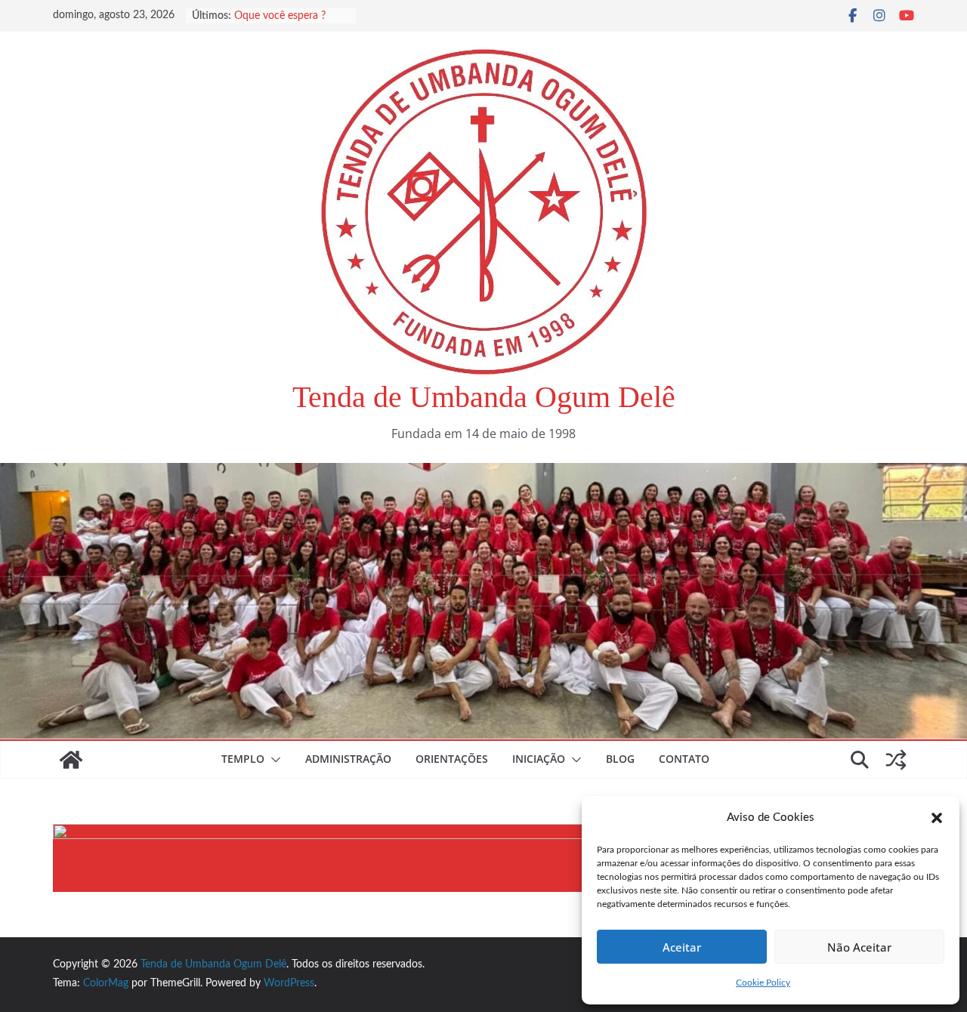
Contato (684, 758)
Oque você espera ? (280, 16)
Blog (620, 758)
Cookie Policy (763, 982)
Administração (348, 758)
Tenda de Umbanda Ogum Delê (483, 397)
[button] (936, 817)
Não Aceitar (859, 947)
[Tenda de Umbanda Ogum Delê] (483, 473)
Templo (242, 758)
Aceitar (682, 947)
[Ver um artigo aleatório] (896, 760)
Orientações (452, 758)
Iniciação (538, 758)
